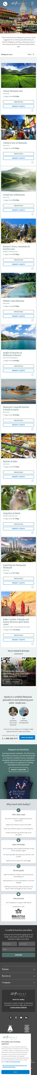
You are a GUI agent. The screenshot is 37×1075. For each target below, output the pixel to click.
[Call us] (5, 4)
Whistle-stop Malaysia (13, 301)
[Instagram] (16, 1018)
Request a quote (18, 106)
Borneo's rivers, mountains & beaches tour (16, 247)
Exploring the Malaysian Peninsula (14, 566)
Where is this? (30, 29)
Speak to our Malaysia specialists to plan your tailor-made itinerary (17, 673)
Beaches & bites (10, 461)
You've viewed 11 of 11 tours (18, 651)
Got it (15, 1072)
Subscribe (18, 955)
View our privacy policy (13, 1062)
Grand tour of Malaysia (14, 194)
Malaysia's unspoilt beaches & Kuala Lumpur (16, 408)
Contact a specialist (12, 682)
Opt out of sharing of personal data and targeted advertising (14, 1066)
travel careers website (18, 1007)
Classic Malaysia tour (13, 91)
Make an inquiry (27, 737)
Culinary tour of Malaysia (15, 143)
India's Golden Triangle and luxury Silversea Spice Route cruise (16, 622)
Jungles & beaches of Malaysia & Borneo (12, 354)
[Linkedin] (26, 1018)
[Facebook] (11, 1018)
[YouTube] (21, 1018)
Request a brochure (18, 770)
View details (18, 102)
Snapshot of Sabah (11, 513)
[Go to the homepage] (19, 3)
